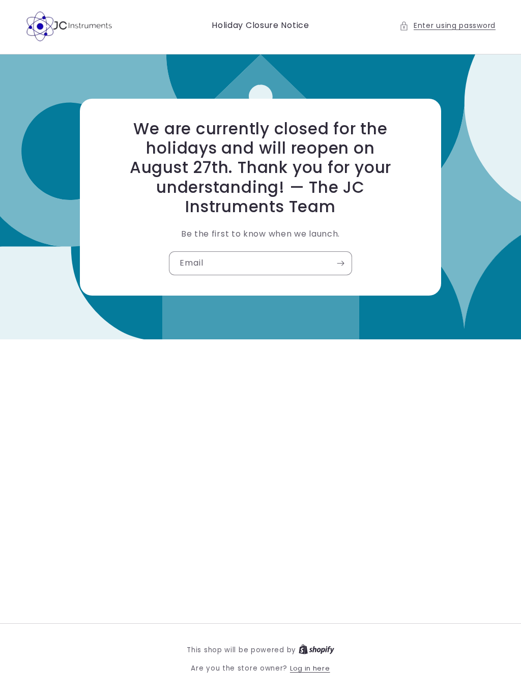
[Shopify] (316, 650)
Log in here (310, 668)
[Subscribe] (340, 263)
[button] (447, 25)
